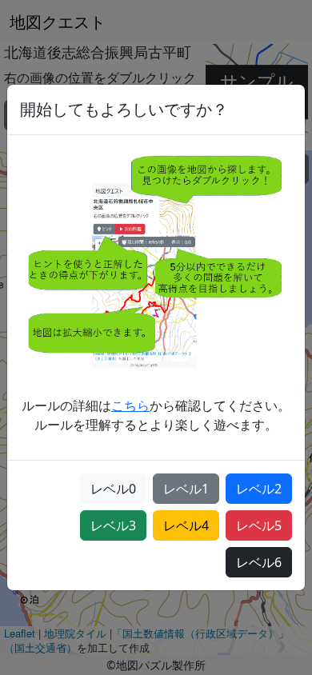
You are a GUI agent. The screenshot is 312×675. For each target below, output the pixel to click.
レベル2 (259, 488)
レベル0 (113, 488)
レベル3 (113, 525)
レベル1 (186, 488)
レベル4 (186, 525)
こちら (130, 405)
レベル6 (259, 562)
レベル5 (259, 525)
